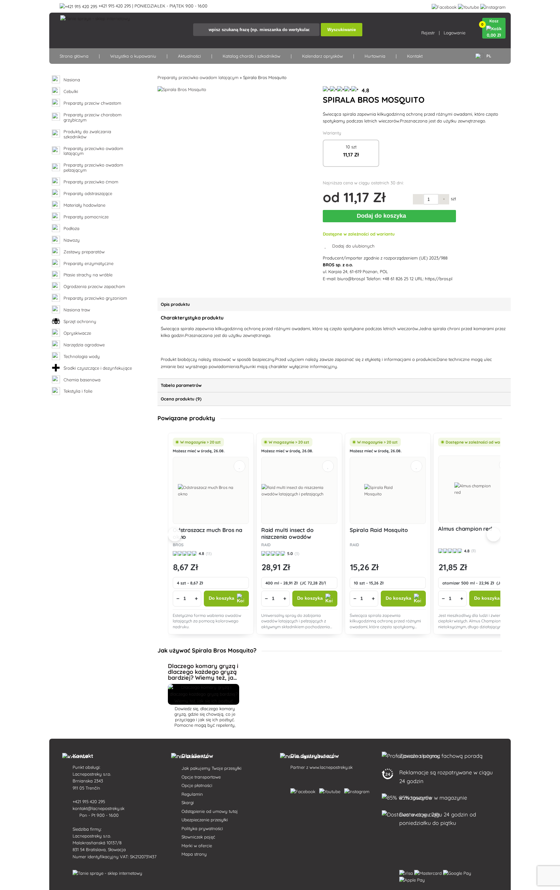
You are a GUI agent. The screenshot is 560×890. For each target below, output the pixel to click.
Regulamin (192, 794)
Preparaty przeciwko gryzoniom (95, 298)
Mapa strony (194, 854)
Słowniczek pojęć (198, 836)
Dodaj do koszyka (383, 216)
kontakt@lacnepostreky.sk (99, 808)
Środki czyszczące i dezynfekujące (98, 368)
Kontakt (415, 56)
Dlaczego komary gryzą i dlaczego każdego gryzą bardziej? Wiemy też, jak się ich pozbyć (203, 674)
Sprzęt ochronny (80, 321)
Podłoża (71, 228)
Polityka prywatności (202, 828)
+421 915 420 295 (89, 801)
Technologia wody (82, 356)
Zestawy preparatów (84, 251)
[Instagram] (493, 5)
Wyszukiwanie (341, 29)
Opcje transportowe (201, 777)
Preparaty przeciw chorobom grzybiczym (93, 117)
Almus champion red (465, 528)
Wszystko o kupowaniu (133, 56)
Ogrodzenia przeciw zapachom (94, 286)
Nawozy (72, 240)
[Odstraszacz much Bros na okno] (211, 490)
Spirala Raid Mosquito (379, 529)
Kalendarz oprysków (322, 56)
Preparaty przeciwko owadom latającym (93, 151)
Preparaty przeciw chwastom (92, 103)
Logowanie (454, 32)
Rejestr (428, 32)
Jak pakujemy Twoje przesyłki (211, 768)
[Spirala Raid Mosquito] (387, 490)
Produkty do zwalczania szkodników (87, 134)
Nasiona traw (77, 309)
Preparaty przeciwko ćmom (91, 181)
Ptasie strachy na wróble (88, 274)
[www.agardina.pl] (304, 790)
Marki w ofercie (196, 845)
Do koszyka (221, 598)
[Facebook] (444, 5)
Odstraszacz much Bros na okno (207, 533)
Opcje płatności (196, 785)
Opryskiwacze (77, 333)
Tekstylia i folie (78, 391)
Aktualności (189, 56)
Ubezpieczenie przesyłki (204, 819)
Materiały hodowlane (84, 205)
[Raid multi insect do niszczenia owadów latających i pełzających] (299, 490)
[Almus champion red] (476, 488)
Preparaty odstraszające (88, 193)
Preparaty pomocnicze (86, 216)
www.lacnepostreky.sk (331, 767)
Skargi (187, 802)
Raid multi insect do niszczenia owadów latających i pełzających (293, 536)
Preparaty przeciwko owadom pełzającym (93, 168)
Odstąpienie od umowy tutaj (209, 811)
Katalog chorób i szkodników (251, 56)
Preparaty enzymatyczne (88, 263)
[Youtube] (468, 5)
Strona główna (74, 56)
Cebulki (71, 91)
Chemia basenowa (82, 379)
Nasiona (72, 79)
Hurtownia (375, 56)
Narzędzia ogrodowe (84, 344)
